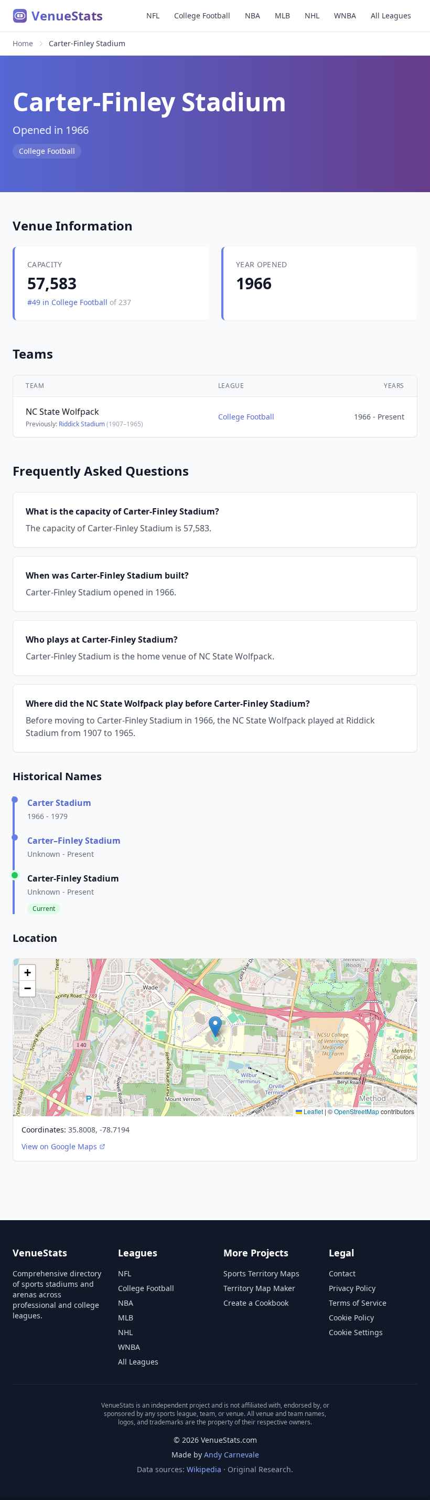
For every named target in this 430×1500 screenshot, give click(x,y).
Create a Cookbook (255, 1303)
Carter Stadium (59, 803)
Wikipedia (204, 1469)
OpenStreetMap (356, 1111)
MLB (282, 15)
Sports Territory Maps (261, 1273)
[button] (215, 1026)
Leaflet (312, 1111)
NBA (252, 15)
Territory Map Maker (259, 1288)
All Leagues (391, 15)
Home (23, 43)
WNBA (345, 15)
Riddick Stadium (82, 423)
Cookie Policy (351, 1318)
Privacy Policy (352, 1288)
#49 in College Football (68, 302)
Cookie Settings (356, 1332)
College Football (202, 15)
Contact (342, 1273)
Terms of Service (357, 1303)
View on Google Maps (59, 1146)
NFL (152, 15)
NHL (312, 15)
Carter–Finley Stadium (74, 840)
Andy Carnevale (231, 1455)
